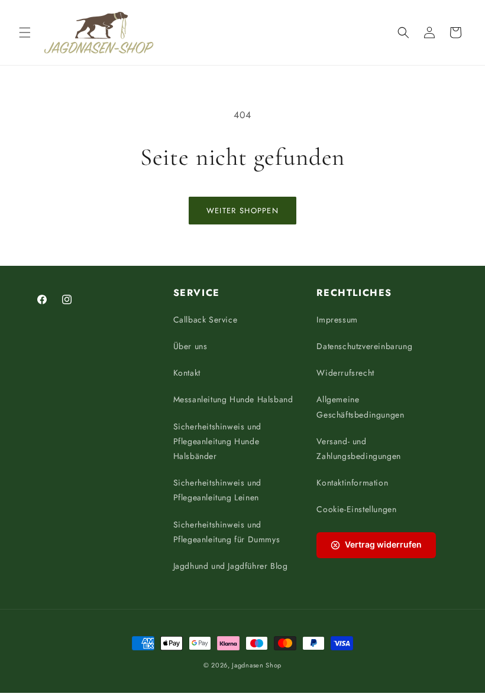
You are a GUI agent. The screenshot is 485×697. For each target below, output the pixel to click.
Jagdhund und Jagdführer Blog (230, 566)
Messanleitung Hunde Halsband (233, 399)
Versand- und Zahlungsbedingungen (358, 448)
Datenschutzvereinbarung (364, 346)
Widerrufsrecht (345, 373)
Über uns (190, 346)
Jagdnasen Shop (257, 665)
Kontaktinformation (352, 482)
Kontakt (187, 373)
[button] (25, 32)
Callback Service (205, 319)
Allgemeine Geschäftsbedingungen (360, 406)
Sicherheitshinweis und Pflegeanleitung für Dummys (226, 532)
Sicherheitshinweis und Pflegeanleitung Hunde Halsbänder (217, 441)
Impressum (336, 319)
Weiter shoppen (242, 210)
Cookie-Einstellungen (356, 509)
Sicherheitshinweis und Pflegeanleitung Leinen (217, 490)
